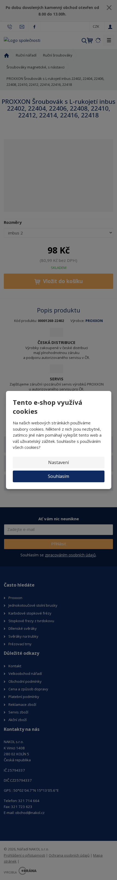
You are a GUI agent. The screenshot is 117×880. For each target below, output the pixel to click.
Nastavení (58, 462)
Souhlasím (58, 476)
